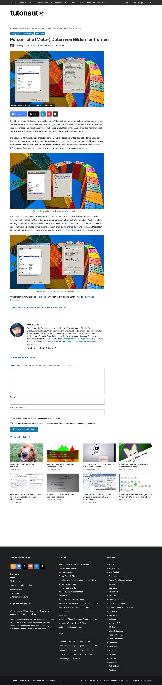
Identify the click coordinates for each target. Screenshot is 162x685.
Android (23, 3)
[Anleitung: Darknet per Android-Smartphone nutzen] (135, 452)
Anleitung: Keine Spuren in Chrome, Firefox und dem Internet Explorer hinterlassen (26, 496)
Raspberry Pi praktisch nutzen (71, 592)
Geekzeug (63, 615)
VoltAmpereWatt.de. (84, 341)
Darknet (14, 3)
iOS (88, 646)
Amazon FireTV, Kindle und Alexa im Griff (75, 607)
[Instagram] (52, 348)
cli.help (68, 341)
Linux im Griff (114, 611)
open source (64, 654)
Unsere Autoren (16, 589)
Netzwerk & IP (114, 623)
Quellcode (77, 654)
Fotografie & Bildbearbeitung (29, 28)
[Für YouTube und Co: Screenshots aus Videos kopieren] (99, 452)
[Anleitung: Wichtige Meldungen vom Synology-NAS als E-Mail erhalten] (135, 483)
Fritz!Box (32, 3)
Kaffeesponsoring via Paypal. (73, 339)
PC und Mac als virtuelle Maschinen (73, 600)
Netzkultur (63, 596)
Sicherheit (40, 34)
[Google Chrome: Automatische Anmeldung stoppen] (63, 483)
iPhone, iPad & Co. (45, 3)
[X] (34, 348)
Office (88, 3)
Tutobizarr (113, 658)
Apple (82, 641)
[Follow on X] (24, 46)
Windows (59, 3)
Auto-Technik (114, 572)
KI (94, 3)
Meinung (112, 619)
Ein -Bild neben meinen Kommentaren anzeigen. (37, 418)
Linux (73, 3)
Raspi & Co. (101, 3)
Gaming (112, 584)
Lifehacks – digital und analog (121, 607)
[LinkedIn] (43, 114)
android (63, 641)
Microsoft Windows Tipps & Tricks (73, 623)
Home (14, 28)
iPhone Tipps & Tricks (67, 576)
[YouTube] (43, 348)
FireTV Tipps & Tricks (67, 588)
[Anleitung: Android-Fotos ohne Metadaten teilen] (63, 452)
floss (90, 641)
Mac (66, 3)
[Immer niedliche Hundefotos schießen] (26, 452)
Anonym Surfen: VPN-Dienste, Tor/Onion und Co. (79, 604)
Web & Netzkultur (116, 666)
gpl (75, 646)
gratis (82, 646)
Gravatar (19, 418)
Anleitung (72, 641)
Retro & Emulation (116, 639)
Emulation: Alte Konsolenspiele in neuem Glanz (77, 580)
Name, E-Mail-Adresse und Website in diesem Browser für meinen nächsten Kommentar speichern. (54, 423)
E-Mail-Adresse (17, 408)
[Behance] (49, 348)
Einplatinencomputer (117, 576)
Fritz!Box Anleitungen (67, 568)
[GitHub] (55, 348)
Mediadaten (15, 581)
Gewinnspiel (113, 592)
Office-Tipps (64, 611)
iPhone (62, 650)
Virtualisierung (114, 662)
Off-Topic (113, 627)
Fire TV (80, 3)
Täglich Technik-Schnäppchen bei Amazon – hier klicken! (38, 307)
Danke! (48, 341)
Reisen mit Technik (116, 635)
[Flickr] (40, 348)
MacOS (90, 650)
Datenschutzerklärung (19, 597)
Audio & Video (114, 568)
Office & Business (116, 631)
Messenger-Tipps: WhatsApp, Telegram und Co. (78, 619)
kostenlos (72, 650)
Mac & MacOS (114, 615)
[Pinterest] (49, 114)
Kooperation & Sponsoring (21, 585)
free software (65, 646)
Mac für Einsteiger (66, 572)
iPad (95, 646)
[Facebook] (31, 348)
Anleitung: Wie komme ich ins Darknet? (74, 564)
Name (13, 397)
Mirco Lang (19, 46)
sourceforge (64, 659)
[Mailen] (55, 114)
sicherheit (88, 654)
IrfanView (65, 223)
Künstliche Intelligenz (117, 604)
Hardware (113, 596)
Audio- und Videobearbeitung (70, 627)
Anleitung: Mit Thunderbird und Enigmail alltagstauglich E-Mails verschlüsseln (97, 496)
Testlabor (112, 654)
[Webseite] (28, 348)
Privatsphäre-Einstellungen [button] (140, 680)
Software (112, 651)
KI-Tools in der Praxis (67, 584)
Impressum (14, 593)
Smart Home (114, 647)
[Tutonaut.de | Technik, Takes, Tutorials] (28, 14)
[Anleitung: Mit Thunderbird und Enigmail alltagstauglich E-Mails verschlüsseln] (99, 483)
